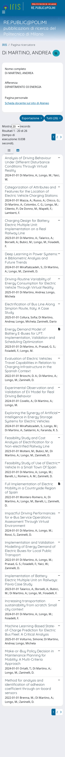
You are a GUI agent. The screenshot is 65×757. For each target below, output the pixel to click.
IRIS (4, 45)
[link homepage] (12, 6)
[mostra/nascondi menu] (3, 12)
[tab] (9, 150)
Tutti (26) (52, 118)
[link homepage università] (44, 6)
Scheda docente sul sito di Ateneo (27, 103)
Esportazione (31, 118)
